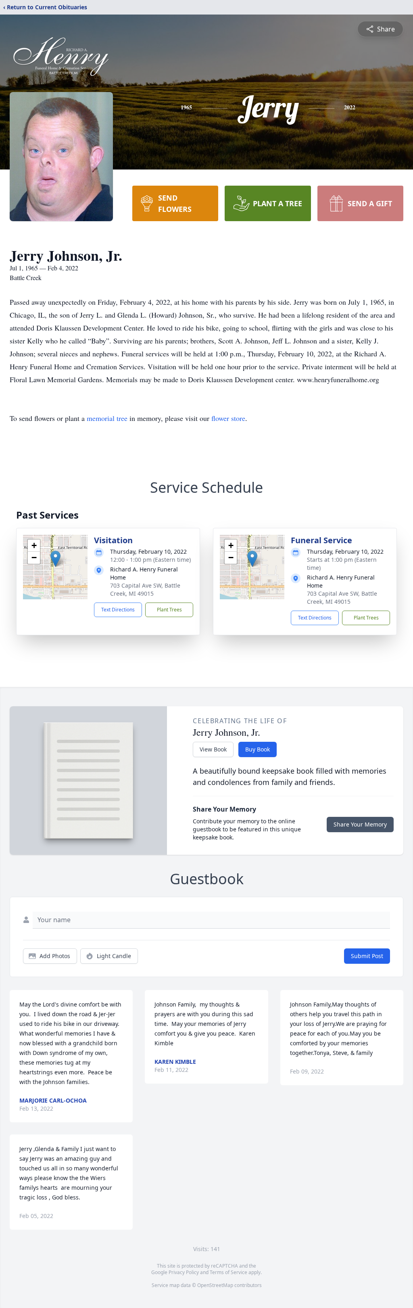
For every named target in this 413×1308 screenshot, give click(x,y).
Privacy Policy (184, 1272)
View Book (213, 749)
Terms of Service (228, 1272)
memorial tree (107, 418)
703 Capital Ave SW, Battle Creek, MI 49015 (145, 589)
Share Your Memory (360, 824)
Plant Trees (169, 609)
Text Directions (118, 609)
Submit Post (367, 956)
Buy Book (257, 749)
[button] (55, 558)
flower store (228, 418)
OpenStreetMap (215, 1285)
